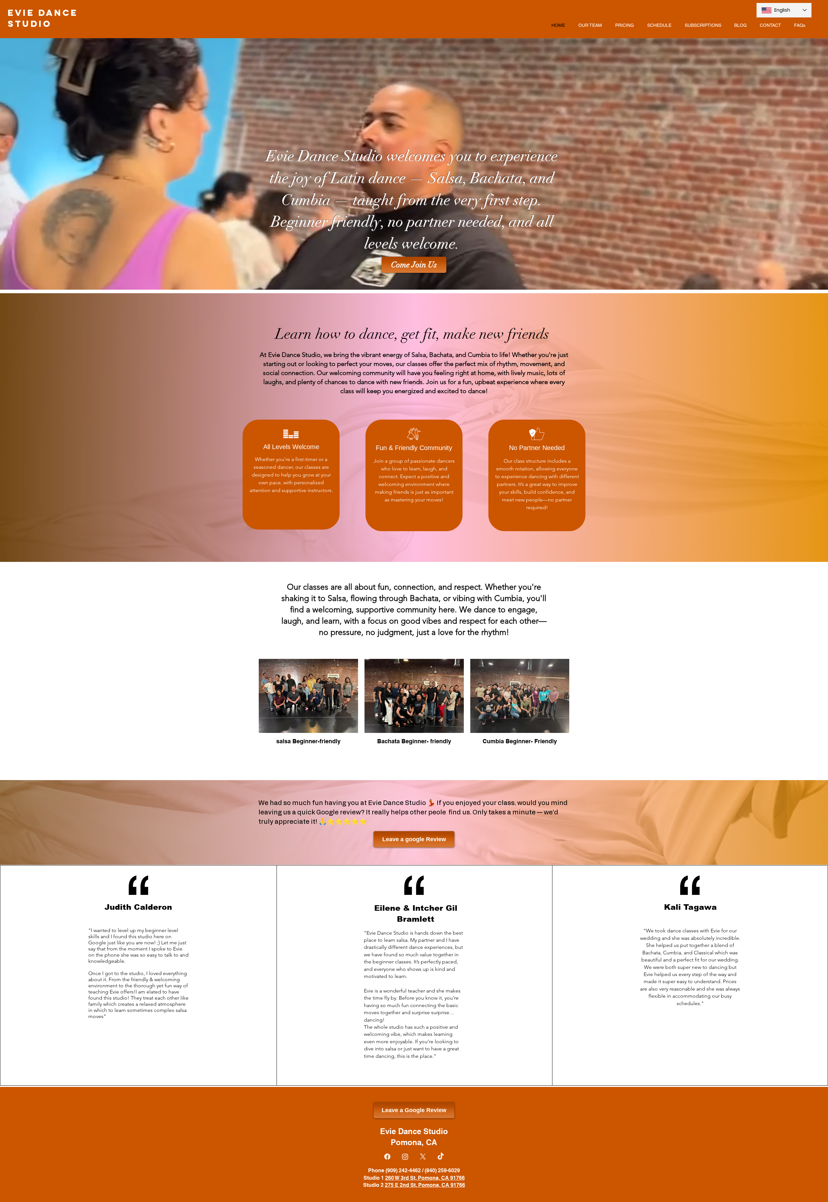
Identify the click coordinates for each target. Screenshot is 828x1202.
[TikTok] (441, 1157)
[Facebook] (387, 1157)
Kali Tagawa (690, 907)
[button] (414, 265)
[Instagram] (405, 1157)
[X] (423, 1157)
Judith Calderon (138, 907)
